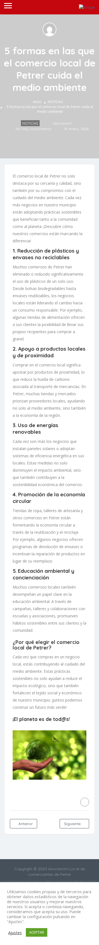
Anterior (25, 823)
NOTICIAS (55, 102)
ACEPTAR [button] (36, 932)
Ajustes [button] (15, 932)
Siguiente (73, 823)
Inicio (37, 102)
